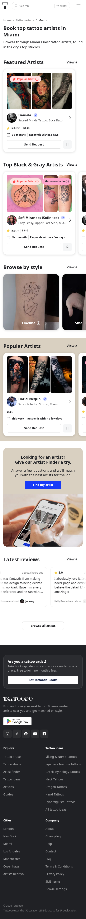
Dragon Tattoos (56, 787)
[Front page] (5, 6)
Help (49, 844)
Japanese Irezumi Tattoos (63, 764)
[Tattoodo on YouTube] (35, 734)
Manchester (11, 859)
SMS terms (53, 881)
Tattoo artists (12, 757)
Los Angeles (11, 851)
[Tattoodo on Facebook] (44, 734)
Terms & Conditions (59, 866)
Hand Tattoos (55, 794)
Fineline (28, 323)
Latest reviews (21, 559)
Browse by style (22, 267)
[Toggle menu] (78, 6)
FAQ (48, 859)
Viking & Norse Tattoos (61, 757)
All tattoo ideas (56, 809)
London (8, 829)
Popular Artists (22, 345)
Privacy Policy (55, 874)
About (50, 829)
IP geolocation (68, 910)
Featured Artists (23, 62)
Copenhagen (12, 866)
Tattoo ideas (11, 779)
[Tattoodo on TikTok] (17, 734)
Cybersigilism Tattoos (60, 802)
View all (73, 62)
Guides (8, 794)
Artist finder (11, 772)
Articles (8, 787)
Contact (51, 851)
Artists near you (14, 874)
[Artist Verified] (35, 115)
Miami (7, 844)
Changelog (53, 836)
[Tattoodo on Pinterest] (26, 734)
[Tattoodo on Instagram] (7, 734)
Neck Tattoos (54, 779)
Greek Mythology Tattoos (63, 772)
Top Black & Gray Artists (33, 164)
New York (9, 836)
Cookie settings (56, 889)
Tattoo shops (12, 764)
